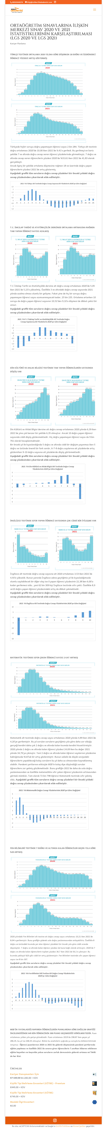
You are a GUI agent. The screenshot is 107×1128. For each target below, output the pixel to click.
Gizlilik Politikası (63, 1126)
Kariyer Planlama (18, 43)
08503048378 (17, 2)
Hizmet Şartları (79, 1126)
